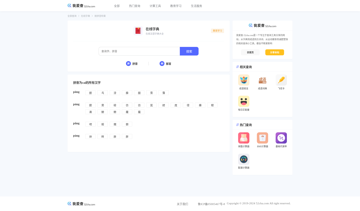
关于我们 (182, 204)
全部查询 (72, 16)
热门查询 (134, 5)
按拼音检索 (100, 16)
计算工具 (155, 5)
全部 (117, 5)
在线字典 (85, 16)
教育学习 (176, 5)
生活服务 (196, 5)
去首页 (250, 52)
